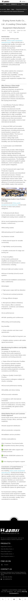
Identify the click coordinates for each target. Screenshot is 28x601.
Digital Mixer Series (6, 546)
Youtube (6, 564)
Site (18, 32)
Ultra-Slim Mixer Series (7, 549)
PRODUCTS (14, 4)
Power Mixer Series (6, 551)
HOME (4, 4)
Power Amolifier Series (7, 554)
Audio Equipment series (7, 556)
